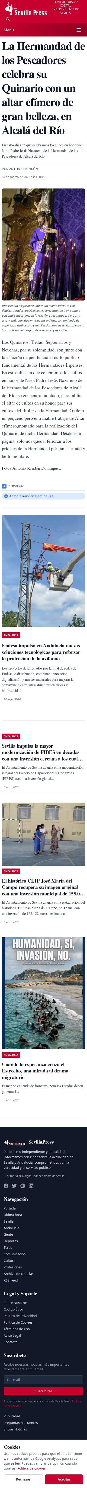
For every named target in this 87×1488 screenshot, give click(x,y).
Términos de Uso (17, 1329)
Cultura (9, 1260)
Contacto (10, 1342)
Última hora (13, 1215)
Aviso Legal (12, 1335)
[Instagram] (22, 1186)
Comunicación (15, 1254)
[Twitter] (14, 1186)
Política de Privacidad (20, 1316)
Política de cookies (31, 1468)
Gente (8, 1234)
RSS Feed (11, 1280)
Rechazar (23, 1479)
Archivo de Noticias (19, 1273)
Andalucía (11, 1228)
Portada (10, 1208)
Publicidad (12, 1416)
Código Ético (13, 1309)
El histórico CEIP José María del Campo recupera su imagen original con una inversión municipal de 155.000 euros (43, 890)
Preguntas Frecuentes (21, 1422)
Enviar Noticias (15, 1429)
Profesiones (13, 1267)
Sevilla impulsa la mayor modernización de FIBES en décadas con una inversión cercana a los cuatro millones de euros (42, 755)
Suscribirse (43, 1391)
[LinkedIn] (31, 1186)
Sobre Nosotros (16, 1302)
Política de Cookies (18, 1322)
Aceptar (64, 1479)
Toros (8, 1247)
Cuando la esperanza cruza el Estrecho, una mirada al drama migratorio (35, 1070)
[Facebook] (6, 1186)
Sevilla (9, 1221)
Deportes (11, 1241)
